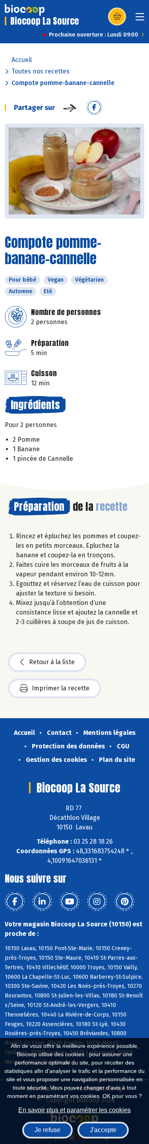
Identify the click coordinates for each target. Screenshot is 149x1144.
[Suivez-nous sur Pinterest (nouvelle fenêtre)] (124, 902)
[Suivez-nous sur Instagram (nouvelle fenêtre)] (97, 902)
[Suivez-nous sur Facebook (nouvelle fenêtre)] (15, 902)
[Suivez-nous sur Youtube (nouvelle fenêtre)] (69, 902)
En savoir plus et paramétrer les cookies (74, 1110)
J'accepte (103, 1130)
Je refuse (47, 1130)
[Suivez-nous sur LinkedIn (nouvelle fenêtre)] (42, 902)
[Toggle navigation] (139, 19)
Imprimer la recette (60, 688)
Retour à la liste (52, 662)
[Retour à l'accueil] (25, 10)
